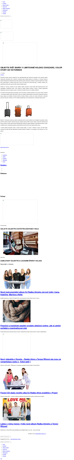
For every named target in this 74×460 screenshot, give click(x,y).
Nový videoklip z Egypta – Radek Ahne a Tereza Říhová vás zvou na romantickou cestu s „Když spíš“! (30, 360)
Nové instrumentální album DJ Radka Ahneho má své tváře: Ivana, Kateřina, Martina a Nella (30, 293)
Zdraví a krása (6, 5)
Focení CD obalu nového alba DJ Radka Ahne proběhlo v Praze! (29, 392)
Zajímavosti (5, 10)
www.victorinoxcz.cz (4, 147)
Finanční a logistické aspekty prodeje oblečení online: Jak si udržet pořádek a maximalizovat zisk (30, 326)
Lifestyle (4, 3)
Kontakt (4, 13)
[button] (10, 16)
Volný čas (5, 6)
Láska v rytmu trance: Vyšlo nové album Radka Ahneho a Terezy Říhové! (29, 425)
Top (1, 458)
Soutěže (4, 11)
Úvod (4, 1)
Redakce (3, 165)
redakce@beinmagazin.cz (40, 433)
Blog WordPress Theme (16, 439)
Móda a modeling (6, 8)
